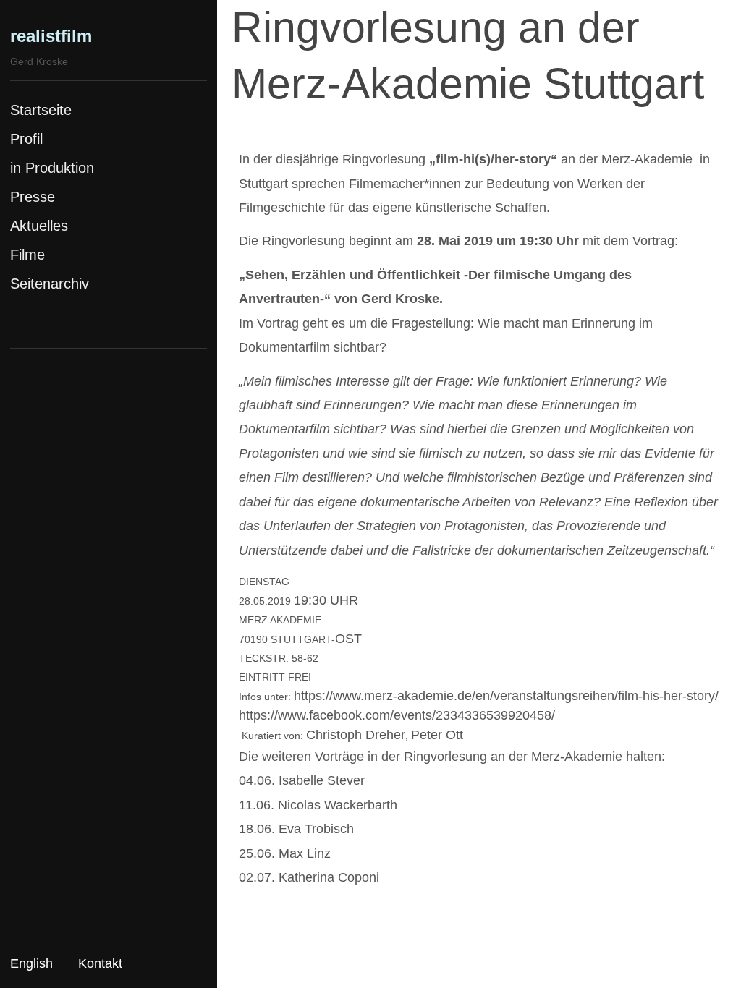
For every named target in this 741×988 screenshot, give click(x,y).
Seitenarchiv (49, 283)
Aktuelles (39, 226)
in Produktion (52, 168)
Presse (32, 197)
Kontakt (100, 963)
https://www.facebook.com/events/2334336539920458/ (397, 715)
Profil (26, 139)
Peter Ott (437, 735)
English (31, 963)
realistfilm (51, 36)
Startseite (41, 110)
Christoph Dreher (355, 735)
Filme (27, 255)
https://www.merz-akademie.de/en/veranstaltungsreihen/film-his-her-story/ (506, 696)
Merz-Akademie (647, 159)
